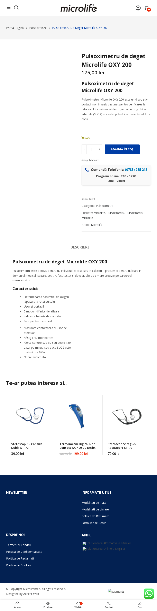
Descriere (80, 247)
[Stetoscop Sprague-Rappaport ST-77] (126, 415)
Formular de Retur (94, 523)
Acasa (17, 607)
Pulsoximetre (104, 206)
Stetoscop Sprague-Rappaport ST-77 (122, 446)
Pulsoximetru (115, 213)
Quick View (49, 399)
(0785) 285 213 (136, 169)
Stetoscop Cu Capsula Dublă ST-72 (27, 446)
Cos (140, 607)
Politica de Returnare (95, 516)
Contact (109, 607)
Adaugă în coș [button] (49, 451)
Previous (9, 425)
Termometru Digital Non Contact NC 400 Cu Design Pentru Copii (78, 447)
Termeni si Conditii (18, 545)
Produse (48, 607)
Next (148, 425)
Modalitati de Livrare (95, 509)
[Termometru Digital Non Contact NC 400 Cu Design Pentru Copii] (78, 415)
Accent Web (31, 594)
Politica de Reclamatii (20, 558)
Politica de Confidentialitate (24, 552)
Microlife (99, 213)
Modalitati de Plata (94, 503)
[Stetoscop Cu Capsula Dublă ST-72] (30, 415)
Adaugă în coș (122, 149)
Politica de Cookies (18, 565)
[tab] (79, 248)
